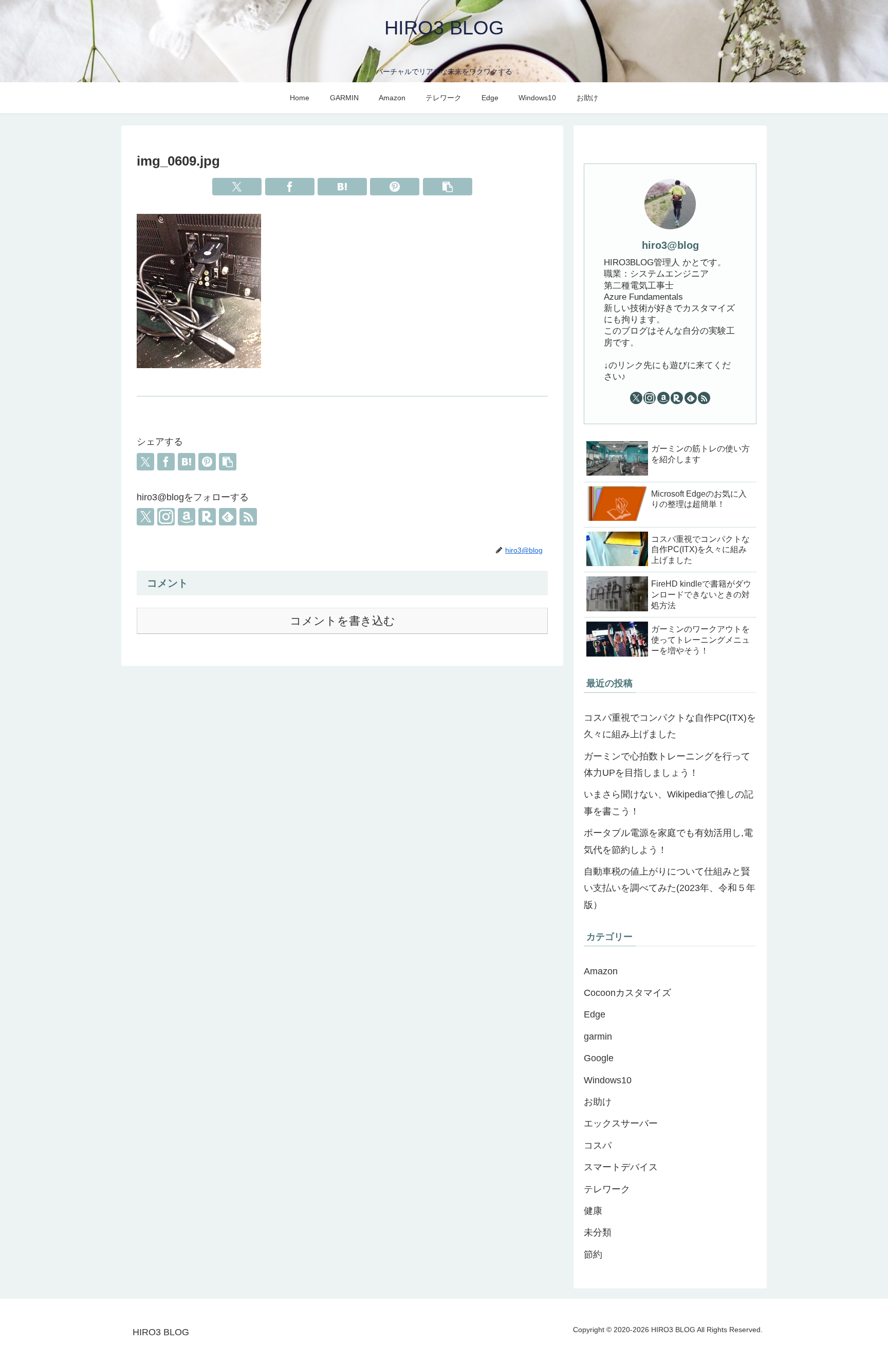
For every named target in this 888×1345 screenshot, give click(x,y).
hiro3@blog (670, 245)
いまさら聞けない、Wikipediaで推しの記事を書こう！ (668, 802)
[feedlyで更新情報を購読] (227, 516)
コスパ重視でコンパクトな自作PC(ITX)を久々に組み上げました (670, 726)
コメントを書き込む (342, 620)
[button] (447, 186)
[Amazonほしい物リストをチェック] (186, 516)
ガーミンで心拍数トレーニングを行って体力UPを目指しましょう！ (667, 764)
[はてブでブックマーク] (342, 186)
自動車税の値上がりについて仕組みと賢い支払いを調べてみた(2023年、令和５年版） (669, 888)
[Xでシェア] (237, 186)
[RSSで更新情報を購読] (248, 516)
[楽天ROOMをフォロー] (207, 516)
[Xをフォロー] (145, 516)
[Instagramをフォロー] (166, 516)
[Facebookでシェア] (289, 186)
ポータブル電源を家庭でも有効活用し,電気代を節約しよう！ (668, 841)
